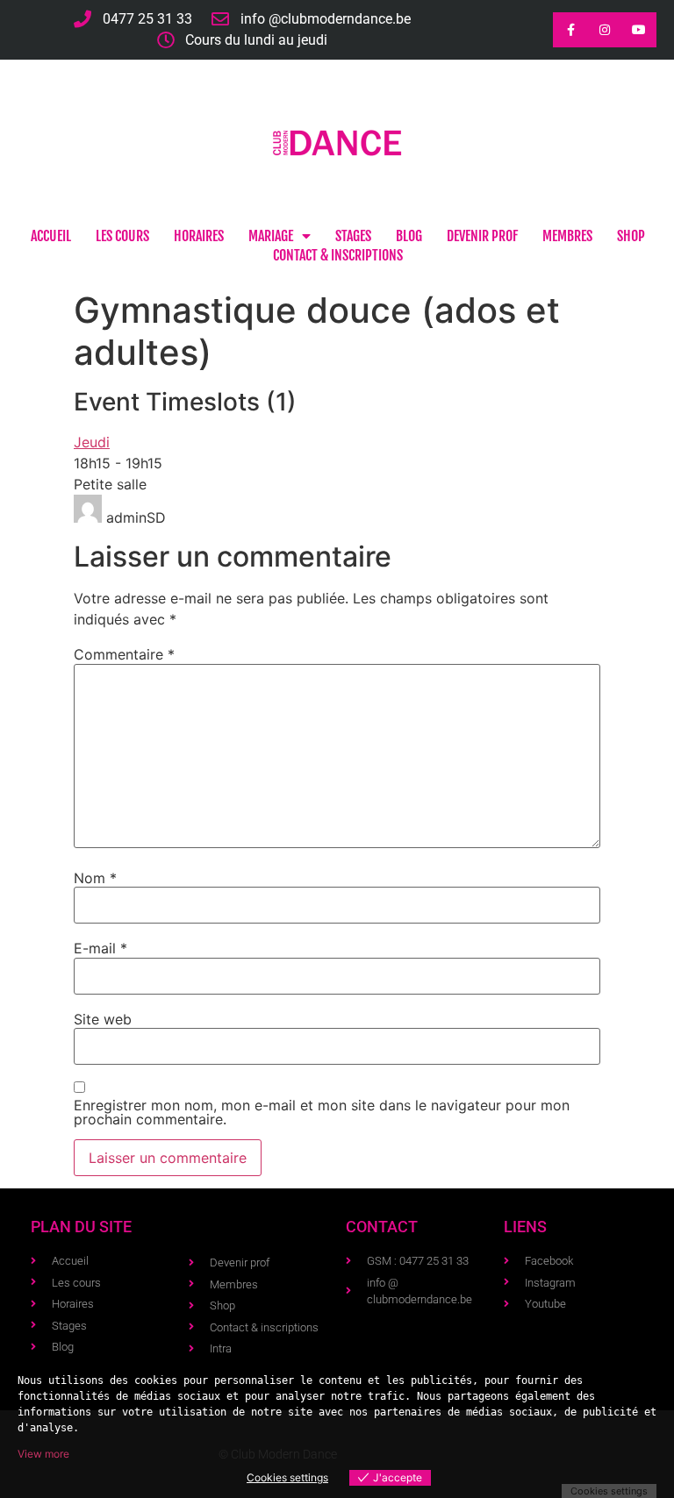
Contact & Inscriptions (338, 255)
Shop (631, 236)
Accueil (51, 236)
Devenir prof (482, 236)
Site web (103, 1019)
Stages (353, 236)
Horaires (199, 236)
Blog (409, 236)
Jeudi (92, 442)
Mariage (270, 236)
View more (43, 1453)
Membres (567, 236)
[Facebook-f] (570, 29)
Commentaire (124, 654)
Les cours (122, 236)
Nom (95, 878)
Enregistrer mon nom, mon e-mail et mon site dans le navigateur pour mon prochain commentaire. (322, 1112)
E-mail (100, 948)
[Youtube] (639, 29)
